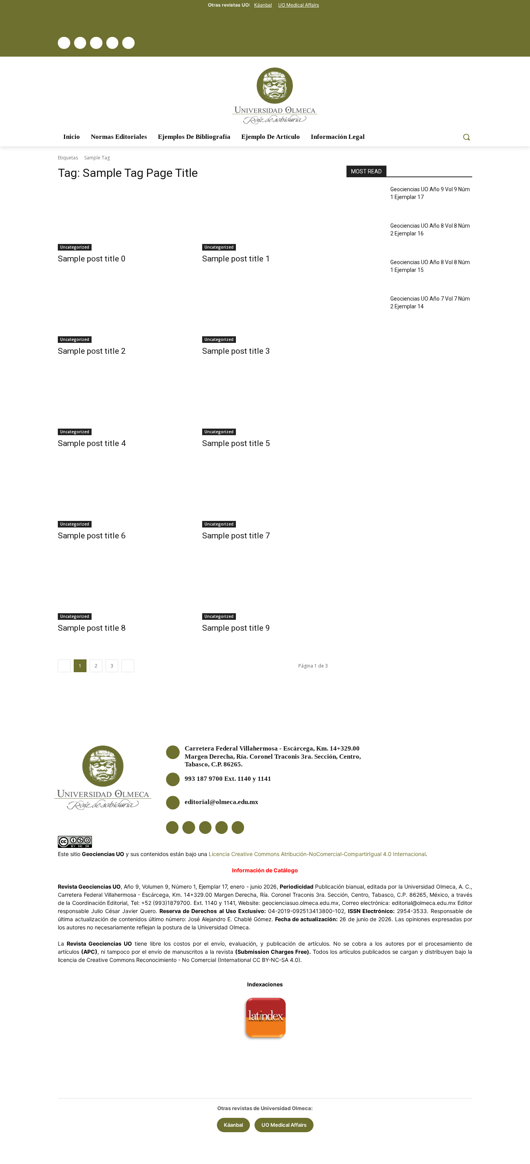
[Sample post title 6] (121, 496)
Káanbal (263, 5)
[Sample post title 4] (121, 403)
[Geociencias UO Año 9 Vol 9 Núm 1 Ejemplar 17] (365, 200)
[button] (466, 137)
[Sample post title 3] (265, 311)
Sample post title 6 (92, 535)
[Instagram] (96, 43)
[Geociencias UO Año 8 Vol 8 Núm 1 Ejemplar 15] (365, 273)
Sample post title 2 (92, 351)
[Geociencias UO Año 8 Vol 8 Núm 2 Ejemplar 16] (365, 237)
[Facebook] (64, 43)
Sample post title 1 (236, 258)
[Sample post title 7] (265, 496)
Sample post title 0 (92, 258)
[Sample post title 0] (121, 219)
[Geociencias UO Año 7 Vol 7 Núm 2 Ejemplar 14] (365, 310)
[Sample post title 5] (265, 403)
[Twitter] (80, 43)
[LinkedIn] (112, 43)
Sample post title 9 (236, 628)
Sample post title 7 (236, 535)
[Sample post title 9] (265, 588)
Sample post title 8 (92, 628)
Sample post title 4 (92, 443)
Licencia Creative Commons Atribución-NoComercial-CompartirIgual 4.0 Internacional (317, 854)
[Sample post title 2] (121, 311)
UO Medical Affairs (298, 5)
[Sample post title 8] (121, 588)
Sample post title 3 (236, 351)
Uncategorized (74, 247)
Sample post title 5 (236, 443)
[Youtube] (128, 43)
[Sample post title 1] (265, 219)
